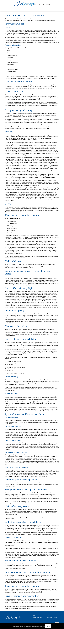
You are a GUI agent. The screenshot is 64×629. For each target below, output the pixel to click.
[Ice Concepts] (32, 3)
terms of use (44, 170)
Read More (42, 626)
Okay (48, 626)
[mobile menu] (57, 9)
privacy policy (35, 170)
